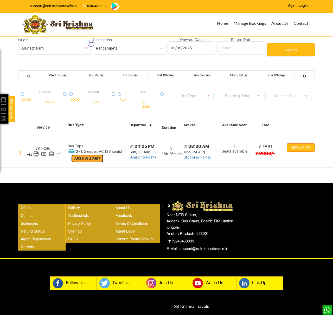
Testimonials (78, 215)
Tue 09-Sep (276, 74)
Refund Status (32, 231)
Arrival (189, 125)
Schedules (29, 223)
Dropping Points (197, 157)
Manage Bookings (249, 23)
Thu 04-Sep (95, 74)
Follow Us (75, 283)
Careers (27, 246)
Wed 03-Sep (58, 74)
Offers (26, 207)
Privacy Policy (79, 223)
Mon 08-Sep (239, 74)
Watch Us (214, 283)
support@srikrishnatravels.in (53, 5)
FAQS (73, 238)
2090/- (265, 153)
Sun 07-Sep (201, 74)
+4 (59, 153)
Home (222, 23)
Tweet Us (121, 283)
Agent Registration (36, 238)
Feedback (124, 215)
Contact (301, 23)
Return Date (241, 39)
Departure (138, 125)
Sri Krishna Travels (191, 306)
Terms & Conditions (132, 223)
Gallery (74, 207)
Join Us (166, 283)
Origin (23, 40)
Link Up (259, 283)
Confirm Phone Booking (135, 238)
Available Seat (234, 125)
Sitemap (75, 231)
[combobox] (190, 96)
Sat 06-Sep (165, 74)
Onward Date (191, 39)
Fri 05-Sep (130, 74)
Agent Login (125, 231)
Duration (169, 127)
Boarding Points (143, 157)
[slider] (22, 93)
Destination (102, 40)
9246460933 (96, 5)
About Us (280, 23)
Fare (265, 125)
